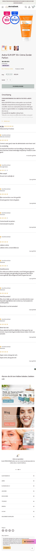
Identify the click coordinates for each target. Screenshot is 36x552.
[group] (18, 126)
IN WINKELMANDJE (18, 86)
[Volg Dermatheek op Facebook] (3, 530)
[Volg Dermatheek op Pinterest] (9, 530)
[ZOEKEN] (26, 7)
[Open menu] (2, 7)
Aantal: (3, 80)
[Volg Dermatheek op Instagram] (6, 530)
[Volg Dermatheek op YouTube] (13, 530)
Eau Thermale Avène (7, 68)
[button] (18, 63)
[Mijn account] (29, 7)
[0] (33, 7)
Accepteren (6, 547)
